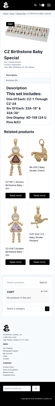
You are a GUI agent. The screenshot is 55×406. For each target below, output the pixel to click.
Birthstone (17, 67)
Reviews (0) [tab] (12, 80)
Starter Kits (16, 65)
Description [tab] (11, 75)
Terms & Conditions (10, 370)
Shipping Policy (9, 375)
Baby (11, 67)
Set (26, 67)
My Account (7, 353)
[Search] (36, 388)
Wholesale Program (10, 351)
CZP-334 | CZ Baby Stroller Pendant (36, 237)
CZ (23, 67)
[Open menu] (49, 5)
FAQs (5, 356)
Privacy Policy (8, 367)
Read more (15, 195)
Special (31, 67)
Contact (6, 359)
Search (43, 282)
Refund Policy (8, 372)
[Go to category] (47, 308)
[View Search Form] (35, 5)
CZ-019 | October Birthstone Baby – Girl (15, 251)
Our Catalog (7, 348)
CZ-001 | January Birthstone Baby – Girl (15, 185)
